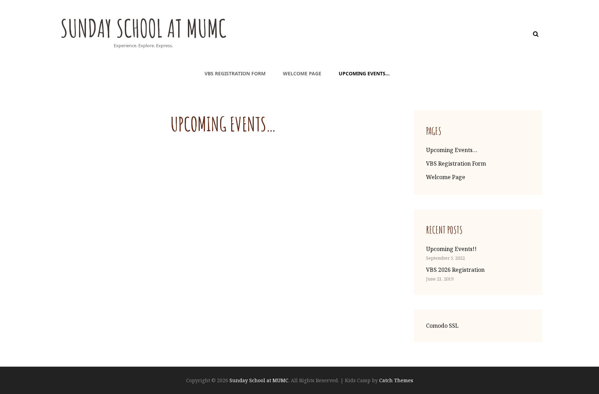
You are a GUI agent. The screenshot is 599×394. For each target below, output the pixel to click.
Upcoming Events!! (451, 249)
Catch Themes (396, 380)
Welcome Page (302, 73)
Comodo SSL (442, 325)
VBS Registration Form (235, 73)
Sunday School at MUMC (143, 28)
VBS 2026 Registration (455, 270)
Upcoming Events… (364, 73)
